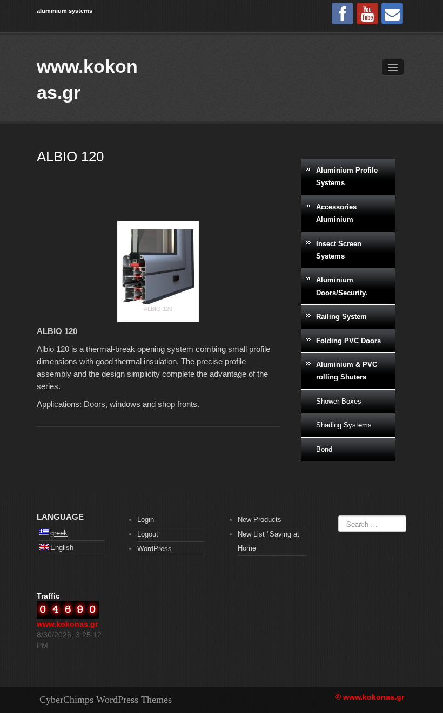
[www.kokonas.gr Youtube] (367, 13)
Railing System (341, 317)
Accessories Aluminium (336, 213)
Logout (147, 534)
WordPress (154, 549)
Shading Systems (344, 425)
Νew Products (259, 519)
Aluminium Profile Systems (347, 176)
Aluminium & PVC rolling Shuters (346, 371)
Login (145, 519)
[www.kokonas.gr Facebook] (342, 13)
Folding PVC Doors (348, 341)
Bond (324, 449)
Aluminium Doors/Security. (341, 286)
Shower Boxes (338, 401)
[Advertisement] (158, 199)
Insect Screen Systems (338, 250)
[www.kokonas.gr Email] (392, 13)
